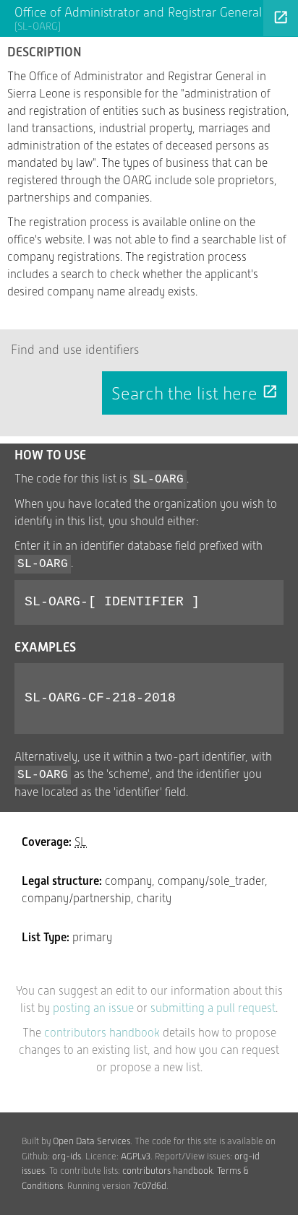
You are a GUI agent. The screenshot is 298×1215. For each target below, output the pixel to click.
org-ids (66, 1156)
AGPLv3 (135, 1156)
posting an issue (93, 1008)
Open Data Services (91, 1141)
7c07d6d (149, 1185)
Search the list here (194, 394)
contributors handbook (102, 1032)
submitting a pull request (213, 1008)
